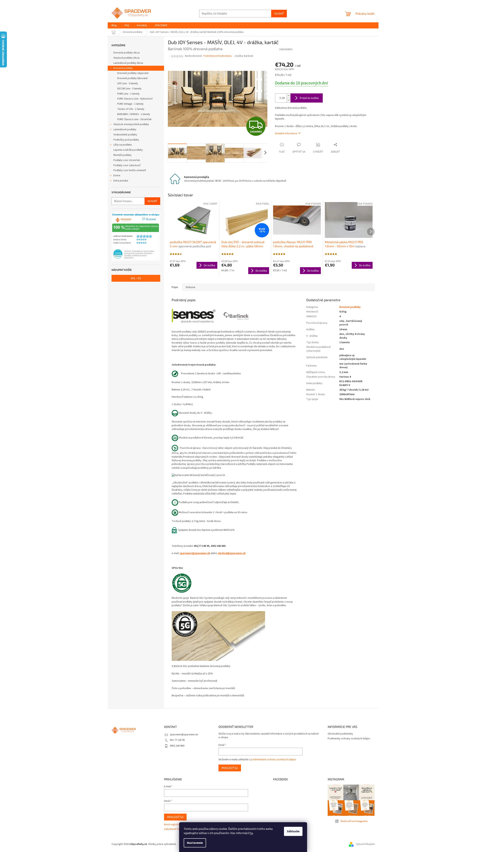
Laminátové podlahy (124, 129)
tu (251, 833)
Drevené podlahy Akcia (126, 53)
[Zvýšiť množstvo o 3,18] (288, 96)
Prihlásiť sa (230, 767)
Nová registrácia (173, 824)
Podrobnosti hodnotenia (217, 56)
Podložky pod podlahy (126, 140)
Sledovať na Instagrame (354, 821)
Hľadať (279, 13)
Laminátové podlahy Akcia (128, 63)
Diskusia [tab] (190, 287)
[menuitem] (114, 25)
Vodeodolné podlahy (125, 135)
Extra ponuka (120, 181)
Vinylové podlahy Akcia (126, 58)
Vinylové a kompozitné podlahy (131, 124)
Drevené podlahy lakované (132, 78)
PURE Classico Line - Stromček (134, 119)
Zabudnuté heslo (173, 829)
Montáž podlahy (122, 155)
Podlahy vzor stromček (126, 160)
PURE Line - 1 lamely (128, 94)
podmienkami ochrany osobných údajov (273, 759)
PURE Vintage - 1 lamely (130, 104)
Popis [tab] (175, 287)
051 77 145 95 (177, 740)
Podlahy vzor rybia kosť (127, 165)
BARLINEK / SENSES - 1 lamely (133, 114)
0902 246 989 (177, 746)
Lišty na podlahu (122, 145)
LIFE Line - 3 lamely (127, 83)
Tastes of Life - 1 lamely (130, 109)
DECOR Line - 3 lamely (129, 89)
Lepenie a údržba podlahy (128, 150)
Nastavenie (195, 843)
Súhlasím (293, 831)
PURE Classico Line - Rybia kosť (135, 99)
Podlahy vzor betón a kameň (129, 170)
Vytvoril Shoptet (365, 844)
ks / (136, 278)
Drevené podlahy (123, 68)
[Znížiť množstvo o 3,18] (288, 100)
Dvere (116, 175)
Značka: (244, 56)
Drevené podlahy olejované (133, 73)
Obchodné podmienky (340, 734)
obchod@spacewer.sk (232, 553)
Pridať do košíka (309, 98)
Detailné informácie (286, 133)
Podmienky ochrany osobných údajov (349, 738)
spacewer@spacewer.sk (195, 553)
